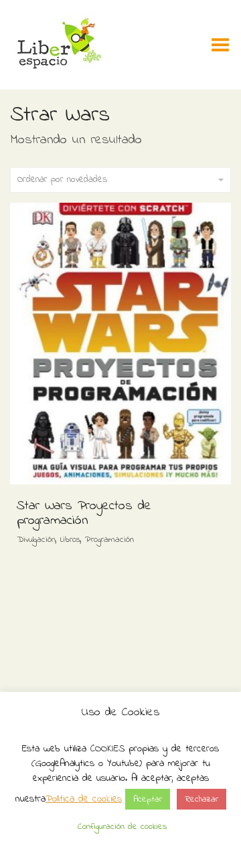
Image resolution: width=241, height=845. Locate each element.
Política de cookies (84, 798)
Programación (109, 539)
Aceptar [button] (147, 799)
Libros (70, 539)
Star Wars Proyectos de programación (84, 513)
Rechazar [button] (201, 799)
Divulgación (36, 539)
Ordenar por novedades (62, 180)
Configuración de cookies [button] (122, 826)
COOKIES (107, 748)
